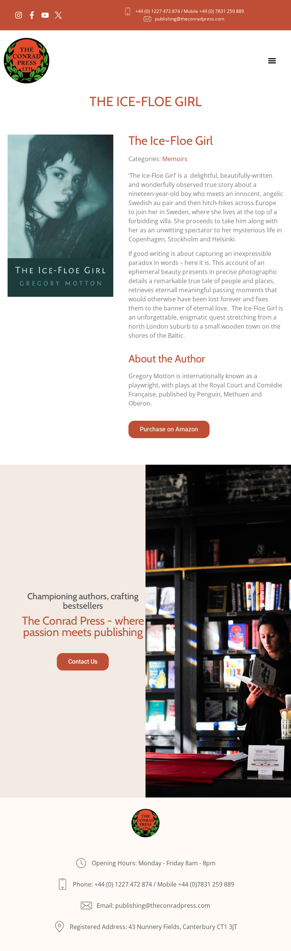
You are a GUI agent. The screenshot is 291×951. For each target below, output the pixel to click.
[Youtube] (45, 15)
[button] (272, 61)
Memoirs (175, 159)
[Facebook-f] (32, 15)
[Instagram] (18, 15)
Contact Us (82, 661)
